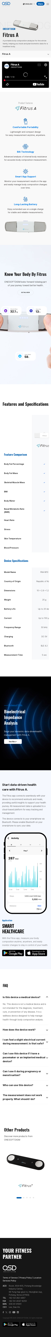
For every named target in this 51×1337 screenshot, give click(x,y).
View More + (13, 741)
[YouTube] (14, 1313)
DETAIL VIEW (25, 292)
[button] (19, 1197)
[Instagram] (10, 1313)
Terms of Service (10, 1278)
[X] (6, 1313)
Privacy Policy (25, 1278)
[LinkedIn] (18, 1313)
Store (40, 3)
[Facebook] (3, 1313)
